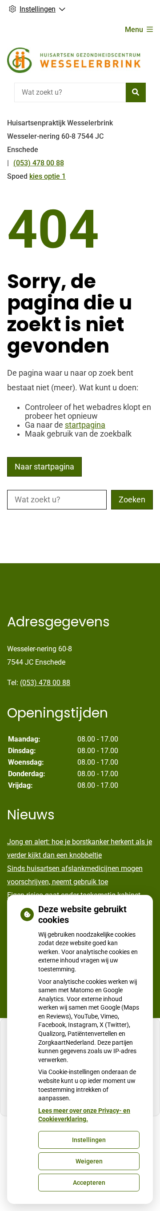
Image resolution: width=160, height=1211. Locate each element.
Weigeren (89, 1161)
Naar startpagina (44, 466)
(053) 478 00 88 (45, 682)
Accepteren (89, 1182)
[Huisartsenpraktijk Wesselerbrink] (73, 60)
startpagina (85, 425)
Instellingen (89, 1139)
